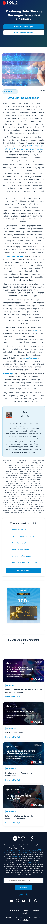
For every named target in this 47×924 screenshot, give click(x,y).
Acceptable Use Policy (14, 918)
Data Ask (38, 862)
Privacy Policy (23, 920)
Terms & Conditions (33, 918)
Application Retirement (21, 556)
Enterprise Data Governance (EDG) (21, 853)
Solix (35, 330)
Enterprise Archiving (20, 549)
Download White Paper (24, 27)
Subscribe (23, 887)
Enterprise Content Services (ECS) (26, 562)
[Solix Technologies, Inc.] (10, 3)
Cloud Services (10, 92)
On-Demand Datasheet (24, 33)
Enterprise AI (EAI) (19, 530)
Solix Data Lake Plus (20, 543)
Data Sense (29, 862)
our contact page (30, 358)
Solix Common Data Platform (24, 536)
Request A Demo (23, 570)
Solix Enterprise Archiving (32, 149)
